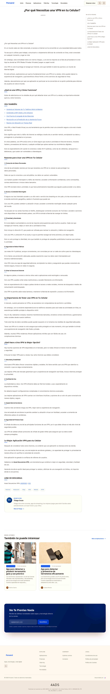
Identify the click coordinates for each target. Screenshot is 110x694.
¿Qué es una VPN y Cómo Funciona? (94, 19)
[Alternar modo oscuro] (104, 3)
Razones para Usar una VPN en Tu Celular (96, 27)
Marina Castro (13, 587)
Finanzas (28, 3)
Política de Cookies (91, 662)
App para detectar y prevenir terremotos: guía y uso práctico (16, 571)
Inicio (21, 3)
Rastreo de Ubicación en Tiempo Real (19, 123)
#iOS (29, 489)
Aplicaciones (37, 3)
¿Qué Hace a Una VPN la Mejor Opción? (96, 38)
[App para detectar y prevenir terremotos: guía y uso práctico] (20, 552)
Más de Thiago (18, 508)
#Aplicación (16, 489)
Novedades (64, 3)
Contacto (65, 659)
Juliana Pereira (48, 587)
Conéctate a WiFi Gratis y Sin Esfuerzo (20, 113)
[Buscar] (100, 3)
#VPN (42, 489)
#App (23, 489)
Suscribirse (43, 622)
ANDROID (23, 483)
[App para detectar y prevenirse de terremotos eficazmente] (55, 552)
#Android (8, 489)
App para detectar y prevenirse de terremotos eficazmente (52, 571)
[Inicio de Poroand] (20, 655)
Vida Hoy (46, 3)
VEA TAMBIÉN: (91, 23)
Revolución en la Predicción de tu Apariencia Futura (24, 119)
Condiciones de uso (91, 655)
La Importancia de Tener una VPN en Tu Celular (95, 32)
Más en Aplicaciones (98, 538)
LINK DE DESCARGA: (93, 47)
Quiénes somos (67, 655)
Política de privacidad (91, 659)
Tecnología (54, 3)
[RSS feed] (6, 666)
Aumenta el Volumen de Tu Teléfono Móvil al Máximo (24, 109)
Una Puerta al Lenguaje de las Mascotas (20, 116)
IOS (29, 483)
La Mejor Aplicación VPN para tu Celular (95, 43)
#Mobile (36, 489)
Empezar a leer (90, 3)
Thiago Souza (18, 500)
